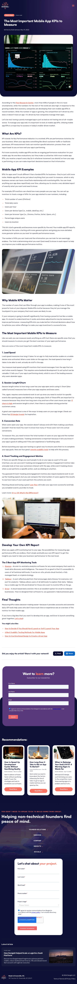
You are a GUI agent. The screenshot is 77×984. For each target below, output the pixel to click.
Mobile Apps (9, 15)
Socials (38, 852)
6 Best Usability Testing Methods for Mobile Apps (25, 632)
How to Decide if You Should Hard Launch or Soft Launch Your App (32, 629)
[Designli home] (5, 5)
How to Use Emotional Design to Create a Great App (26, 636)
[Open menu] (73, 5)
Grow (7, 589)
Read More (15, 789)
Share (70, 653)
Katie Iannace (15, 30)
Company (38, 841)
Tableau (8, 579)
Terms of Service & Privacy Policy (64, 979)
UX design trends (17, 414)
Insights (38, 846)
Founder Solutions (38, 829)
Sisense (8, 566)
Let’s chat (19, 619)
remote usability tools (39, 450)
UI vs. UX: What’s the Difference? (25, 493)
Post (59, 653)
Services (38, 835)
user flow (34, 485)
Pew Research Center (25, 103)
